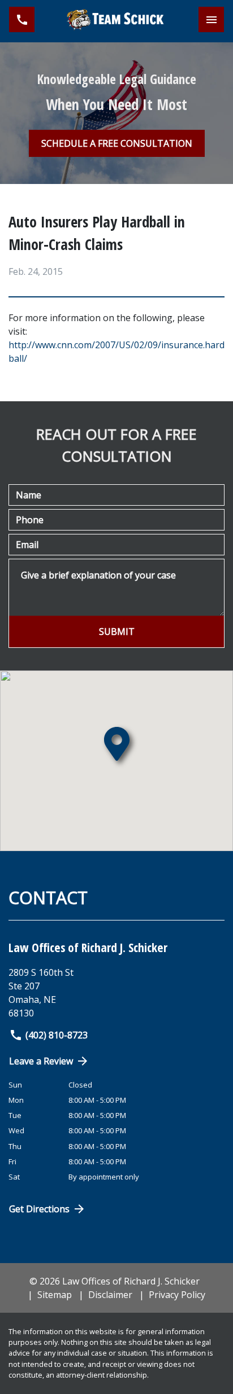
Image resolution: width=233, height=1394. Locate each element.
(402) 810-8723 (56, 1035)
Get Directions (39, 1209)
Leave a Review (41, 1061)
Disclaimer (110, 1294)
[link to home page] (116, 19)
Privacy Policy (177, 1294)
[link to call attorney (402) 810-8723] (21, 19)
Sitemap (54, 1294)
